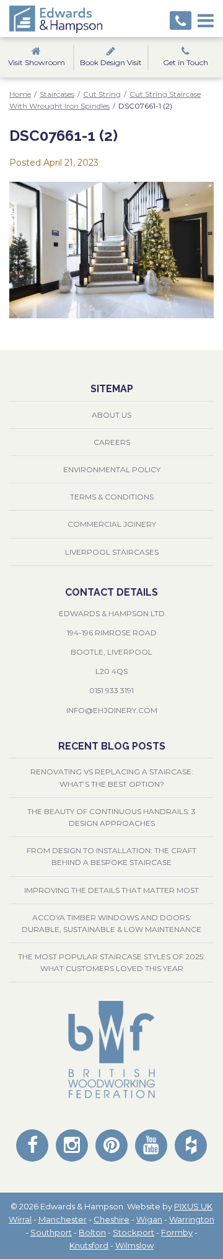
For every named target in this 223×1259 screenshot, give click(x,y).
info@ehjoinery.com (111, 710)
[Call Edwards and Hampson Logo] (180, 20)
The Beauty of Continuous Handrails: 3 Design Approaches (111, 817)
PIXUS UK (193, 1206)
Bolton (92, 1232)
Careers (112, 442)
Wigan (149, 1219)
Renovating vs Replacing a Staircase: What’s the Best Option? (111, 777)
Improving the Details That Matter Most (111, 890)
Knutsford (88, 1245)
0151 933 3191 (111, 690)
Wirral (20, 1219)
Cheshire (111, 1219)
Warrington (191, 1219)
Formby (177, 1232)
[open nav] (206, 19)
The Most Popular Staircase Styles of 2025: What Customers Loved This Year (111, 962)
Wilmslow (134, 1245)
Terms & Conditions (112, 496)
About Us (111, 414)
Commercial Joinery (112, 524)
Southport (51, 1232)
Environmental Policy (111, 469)
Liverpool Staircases (112, 552)
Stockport (133, 1232)
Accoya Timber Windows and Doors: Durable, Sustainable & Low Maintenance (111, 923)
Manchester (62, 1219)
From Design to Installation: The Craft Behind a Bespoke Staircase (111, 856)
